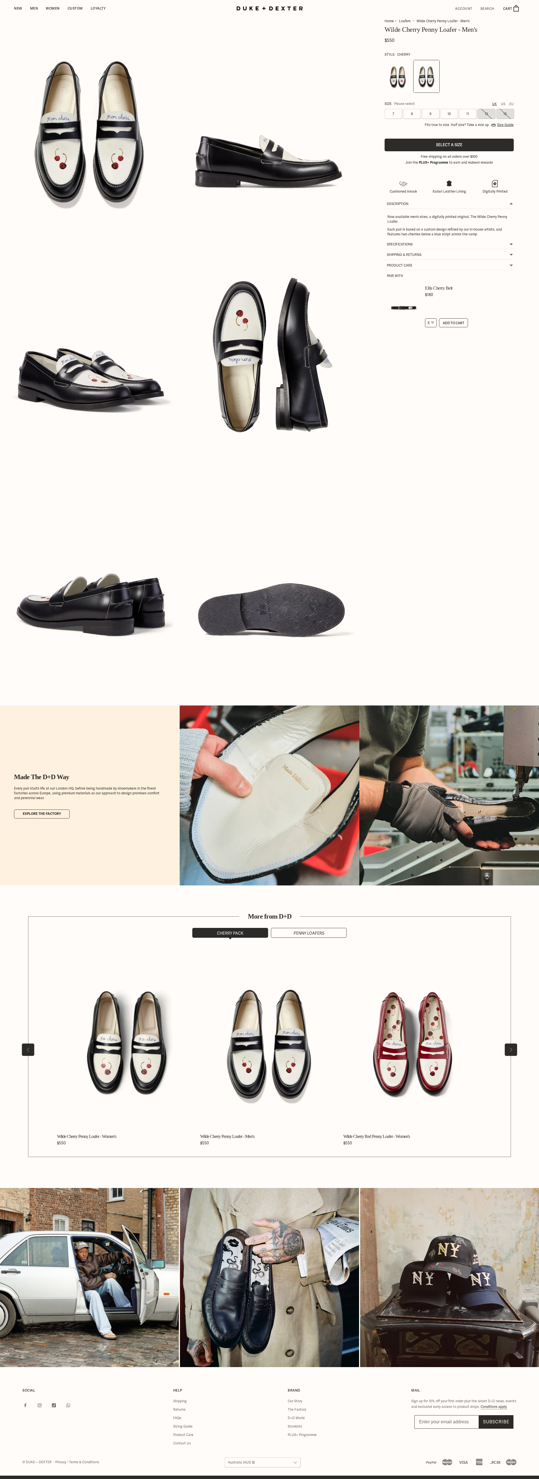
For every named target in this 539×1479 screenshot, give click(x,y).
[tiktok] (54, 1405)
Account (463, 8)
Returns (179, 1409)
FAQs (177, 1418)
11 (467, 114)
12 (486, 114)
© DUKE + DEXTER (37, 1462)
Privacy (61, 1462)
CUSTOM (75, 8)
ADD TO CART (453, 323)
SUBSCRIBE (496, 1422)
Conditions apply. (494, 1406)
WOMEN (53, 8)
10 (449, 114)
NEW (18, 8)
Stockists (295, 1426)
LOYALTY (98, 8)
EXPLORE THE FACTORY (42, 814)
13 (504, 114)
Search (487, 8)
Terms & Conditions (84, 1462)
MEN (34, 8)
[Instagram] (39, 1405)
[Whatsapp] (68, 1405)
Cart (508, 8)
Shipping (180, 1401)
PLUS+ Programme (302, 1435)
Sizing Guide (183, 1426)
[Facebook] (25, 1405)
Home (389, 21)
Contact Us (182, 1443)
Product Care (183, 1435)
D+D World (296, 1418)
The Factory (297, 1409)
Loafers (405, 21)
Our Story (295, 1401)
